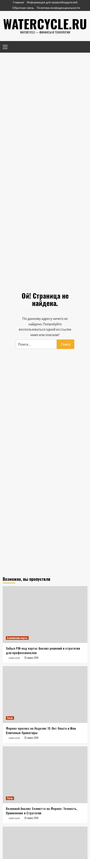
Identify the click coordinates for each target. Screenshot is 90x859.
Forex (10, 718)
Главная (18, 2)
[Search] (82, 46)
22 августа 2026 (31, 737)
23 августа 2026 (31, 657)
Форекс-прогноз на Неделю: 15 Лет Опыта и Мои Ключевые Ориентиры (41, 730)
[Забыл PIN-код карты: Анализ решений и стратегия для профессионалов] (45, 614)
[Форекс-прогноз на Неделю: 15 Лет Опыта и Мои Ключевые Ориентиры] (45, 694)
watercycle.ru (45, 23)
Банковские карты (17, 638)
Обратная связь (23, 7)
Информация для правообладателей (52, 2)
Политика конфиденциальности (58, 7)
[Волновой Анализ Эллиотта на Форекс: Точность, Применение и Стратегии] (45, 774)
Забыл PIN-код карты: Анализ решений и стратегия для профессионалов (43, 650)
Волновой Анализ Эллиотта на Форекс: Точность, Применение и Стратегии (41, 810)
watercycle (14, 658)
